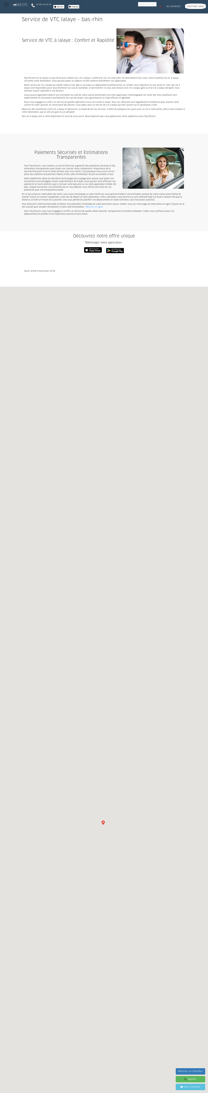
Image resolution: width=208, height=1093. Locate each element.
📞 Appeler (190, 1079)
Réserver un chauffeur (190, 1071)
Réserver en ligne (94, 207)
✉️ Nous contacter (190, 1087)
